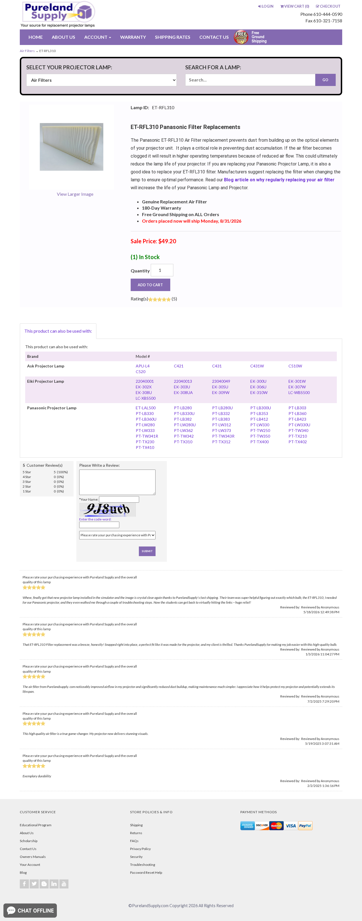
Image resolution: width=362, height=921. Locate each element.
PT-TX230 (145, 441)
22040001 (145, 381)
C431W (257, 365)
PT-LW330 (259, 424)
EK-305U (220, 386)
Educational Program (35, 825)
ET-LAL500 (146, 407)
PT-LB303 (297, 407)
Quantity (140, 270)
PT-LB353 (259, 413)
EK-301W (297, 381)
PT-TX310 (183, 441)
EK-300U (258, 381)
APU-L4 (143, 365)
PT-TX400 (259, 441)
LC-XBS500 (146, 398)
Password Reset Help (146, 872)
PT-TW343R (223, 436)
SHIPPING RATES (172, 37)
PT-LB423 (297, 419)
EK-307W (297, 386)
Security (136, 857)
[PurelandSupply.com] (84, 15)
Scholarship (28, 841)
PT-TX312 (221, 441)
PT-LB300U (260, 407)
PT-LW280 (145, 424)
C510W (295, 365)
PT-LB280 (183, 407)
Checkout (330, 6)
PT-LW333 (145, 430)
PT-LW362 (183, 430)
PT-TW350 (260, 436)
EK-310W (259, 392)
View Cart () (296, 6)
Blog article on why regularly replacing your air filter (279, 179)
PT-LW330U (299, 424)
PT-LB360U (146, 419)
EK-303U (182, 386)
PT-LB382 (183, 419)
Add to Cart (150, 285)
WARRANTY (133, 37)
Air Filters (27, 51)
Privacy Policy (140, 849)
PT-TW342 (184, 436)
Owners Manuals (33, 857)
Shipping (136, 825)
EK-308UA (183, 392)
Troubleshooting (142, 864)
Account (96, 37)
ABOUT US (63, 37)
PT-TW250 (260, 430)
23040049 (221, 381)
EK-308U (144, 392)
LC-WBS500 (299, 392)
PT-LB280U (222, 407)
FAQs (134, 841)
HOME (36, 37)
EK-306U (258, 386)
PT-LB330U (184, 413)
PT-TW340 (298, 430)
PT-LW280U (185, 424)
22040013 (183, 381)
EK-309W (220, 392)
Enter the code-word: (95, 519)
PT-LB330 (145, 413)
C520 (140, 371)
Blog (23, 872)
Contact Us (28, 849)
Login (267, 6)
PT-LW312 (221, 424)
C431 (217, 365)
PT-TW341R (147, 436)
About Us (27, 833)
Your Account (30, 864)
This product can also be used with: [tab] (58, 330)
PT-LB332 (221, 413)
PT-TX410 (145, 447)
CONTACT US (214, 37)
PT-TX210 (297, 436)
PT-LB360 (297, 413)
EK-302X (144, 386)
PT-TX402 (297, 441)
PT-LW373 (221, 430)
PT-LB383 (221, 419)
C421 (179, 365)
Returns (136, 833)
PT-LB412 (259, 419)
